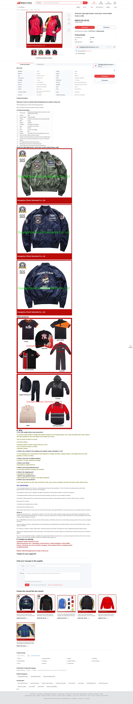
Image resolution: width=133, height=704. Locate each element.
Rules (115, 7)
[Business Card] (114, 70)
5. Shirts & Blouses (21, 661)
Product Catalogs (36, 655)
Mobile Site (96, 694)
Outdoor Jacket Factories (47, 683)
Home (18, 9)
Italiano (59, 695)
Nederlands (69, 695)
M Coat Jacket (72, 683)
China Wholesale (61, 694)
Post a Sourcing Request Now (55, 585)
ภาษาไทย (89, 695)
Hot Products (32, 694)
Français (48, 695)
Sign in (115, 3)
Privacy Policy (87, 698)
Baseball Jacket (37, 9)
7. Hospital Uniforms (70, 661)
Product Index (90, 694)
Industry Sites (75, 694)
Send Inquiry (85, 27)
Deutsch (64, 695)
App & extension (99, 7)
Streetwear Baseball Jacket (49, 676)
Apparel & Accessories (24, 9)
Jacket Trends (41, 686)
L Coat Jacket (81, 683)
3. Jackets (68, 658)
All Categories (21, 7)
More (18, 689)
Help (92, 7)
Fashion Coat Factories (61, 683)
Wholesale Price (68, 694)
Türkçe (93, 695)
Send (27, 585)
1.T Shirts (19, 658)
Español (38, 695)
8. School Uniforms (95, 661)
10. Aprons (44, 663)
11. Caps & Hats (69, 663)
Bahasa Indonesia (105, 695)
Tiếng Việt (98, 695)
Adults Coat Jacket (22, 686)
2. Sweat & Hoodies (46, 658)
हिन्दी (85, 695)
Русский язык (54, 695)
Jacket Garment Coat (103, 683)
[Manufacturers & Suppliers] (24, 2)
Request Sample (100, 31)
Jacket (31, 9)
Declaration (81, 698)
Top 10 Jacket (32, 686)
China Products (39, 694)
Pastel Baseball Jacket (35, 676)
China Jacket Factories (23, 683)
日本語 (81, 695)
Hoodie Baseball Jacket (23, 676)
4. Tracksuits (94, 658)
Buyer (84, 7)
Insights (101, 694)
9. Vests (18, 663)
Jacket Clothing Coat (91, 683)
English (34, 695)
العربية (74, 695)
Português (43, 695)
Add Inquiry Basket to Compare (44, 58)
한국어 (77, 695)
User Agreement (74, 698)
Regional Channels (82, 694)
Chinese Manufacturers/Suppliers (50, 694)
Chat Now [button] (107, 27)
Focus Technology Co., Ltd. (57, 698)
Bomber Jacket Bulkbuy (52, 686)
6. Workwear (44, 661)
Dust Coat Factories (34, 683)
